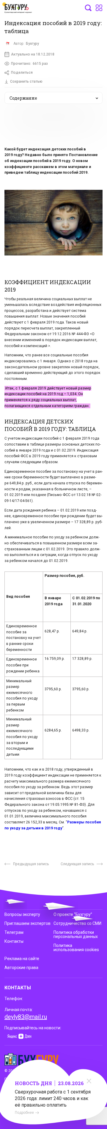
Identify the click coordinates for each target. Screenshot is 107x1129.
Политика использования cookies (76, 947)
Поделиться (22, 72)
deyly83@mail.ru (25, 1017)
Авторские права (21, 967)
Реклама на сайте (21, 958)
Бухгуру (32, 43)
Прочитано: (29, 63)
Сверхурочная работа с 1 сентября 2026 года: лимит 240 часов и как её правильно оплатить (53, 1098)
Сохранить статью (26, 81)
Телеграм (13, 932)
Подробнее (24, 1112)
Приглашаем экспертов (27, 923)
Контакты (13, 941)
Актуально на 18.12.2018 (32, 54)
